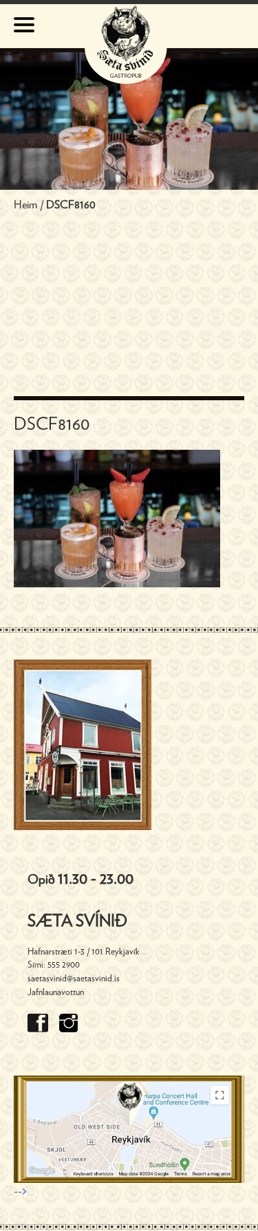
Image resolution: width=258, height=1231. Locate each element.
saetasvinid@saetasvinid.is (74, 978)
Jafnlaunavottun (56, 992)
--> (20, 1192)
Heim (25, 204)
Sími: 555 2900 (54, 965)
